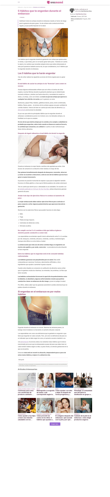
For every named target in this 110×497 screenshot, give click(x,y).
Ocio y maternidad (79, 389)
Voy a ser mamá (28, 7)
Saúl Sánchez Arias (86, 11)
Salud (38, 389)
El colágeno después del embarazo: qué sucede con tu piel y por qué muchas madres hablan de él (64, 418)
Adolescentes (22, 414)
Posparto (58, 414)
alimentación (25, 342)
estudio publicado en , (34, 189)
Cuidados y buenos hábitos (44, 414)
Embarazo (20, 7)
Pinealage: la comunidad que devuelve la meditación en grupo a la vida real (83, 392)
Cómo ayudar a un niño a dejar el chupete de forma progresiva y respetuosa (63, 392)
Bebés (56, 389)
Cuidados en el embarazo (39, 7)
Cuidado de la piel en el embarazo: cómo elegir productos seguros (82, 418)
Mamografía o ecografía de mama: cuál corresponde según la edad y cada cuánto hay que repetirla (45, 392)
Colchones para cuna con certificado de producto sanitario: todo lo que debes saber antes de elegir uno (27, 392)
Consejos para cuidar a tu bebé (26, 389)
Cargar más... (55, 424)
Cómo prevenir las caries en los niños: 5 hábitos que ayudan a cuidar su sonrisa (44, 418)
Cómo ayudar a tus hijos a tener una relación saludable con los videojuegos (27, 418)
